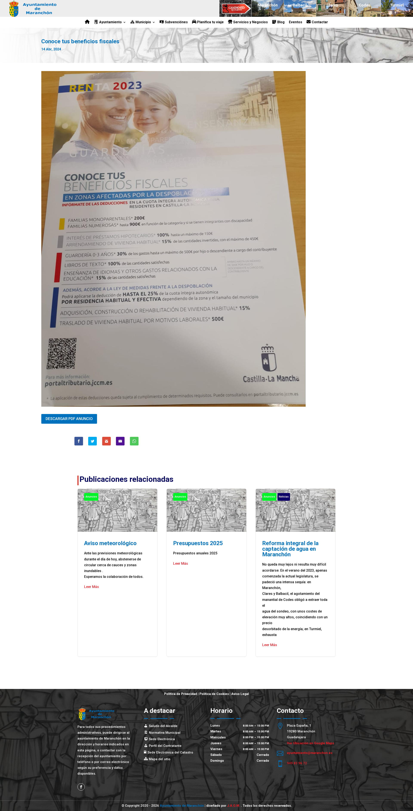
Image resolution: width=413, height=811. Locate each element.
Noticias (284, 496)
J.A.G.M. (234, 806)
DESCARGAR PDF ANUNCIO (69, 418)
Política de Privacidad (180, 694)
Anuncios (91, 496)
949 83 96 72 (297, 763)
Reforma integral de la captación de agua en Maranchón (295, 572)
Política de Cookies (214, 694)
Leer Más (91, 587)
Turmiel (397, 5)
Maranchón (267, 5)
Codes (364, 5)
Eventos (295, 22)
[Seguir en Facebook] (81, 787)
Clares (332, 5)
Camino (235, 5)
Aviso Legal (240, 694)
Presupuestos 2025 (206, 572)
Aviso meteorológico (117, 572)
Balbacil (300, 5)
